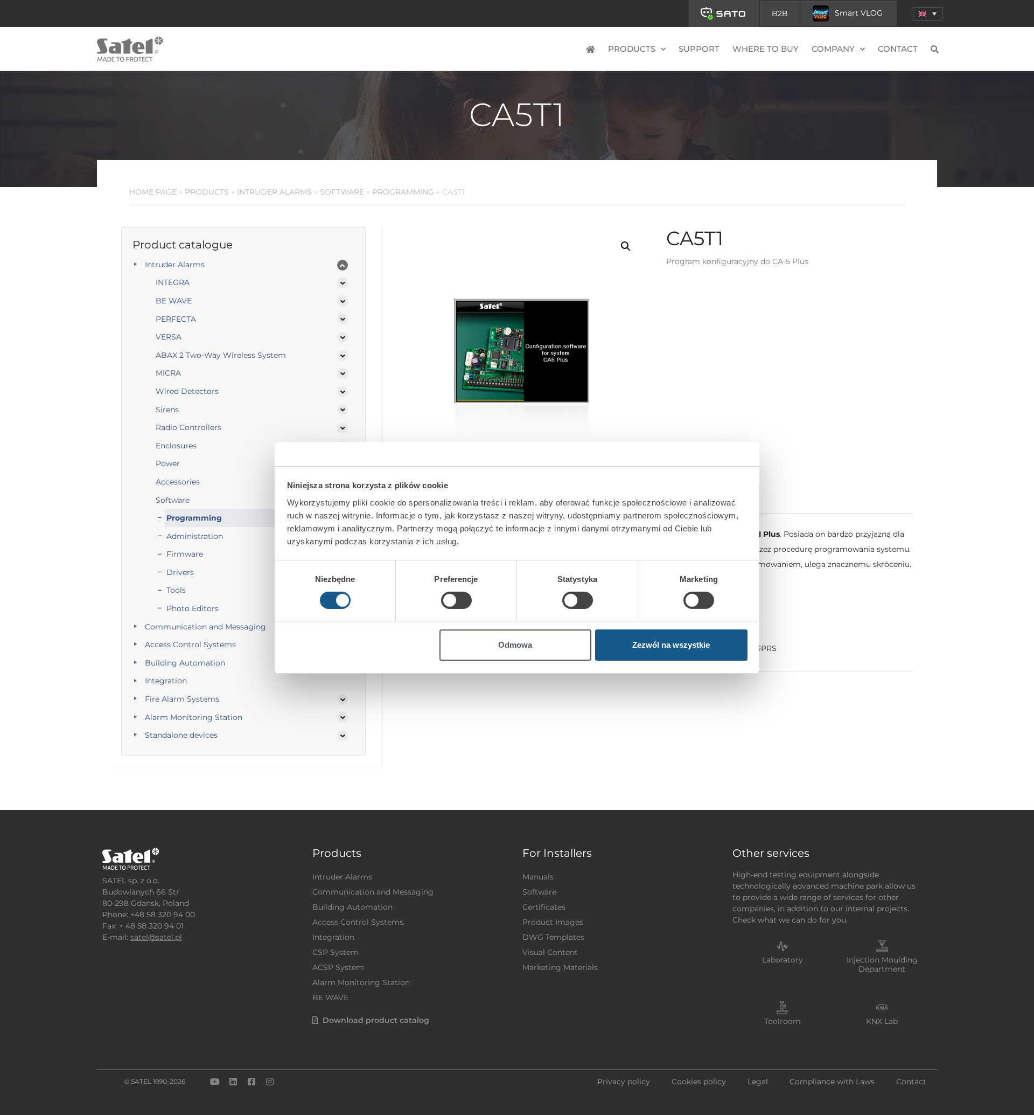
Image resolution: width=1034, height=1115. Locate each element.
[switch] (456, 600)
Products (207, 192)
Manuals (538, 877)
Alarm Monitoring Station (193, 717)
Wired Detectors (187, 391)
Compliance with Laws (832, 1081)
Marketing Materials (560, 967)
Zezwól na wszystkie (671, 644)
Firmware (184, 554)
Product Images (552, 922)
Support (699, 49)
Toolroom (782, 1021)
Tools (176, 590)
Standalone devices (181, 735)
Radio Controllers (188, 427)
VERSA (168, 337)
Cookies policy (699, 1081)
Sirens (167, 409)
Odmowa (515, 644)
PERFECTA (176, 319)
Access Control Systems (190, 644)
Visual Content (550, 952)
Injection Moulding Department (882, 964)
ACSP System (338, 967)
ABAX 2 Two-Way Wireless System (221, 355)
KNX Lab (882, 1021)
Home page (153, 192)
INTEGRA (173, 282)
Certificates (543, 907)
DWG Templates (553, 937)
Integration (166, 680)
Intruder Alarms (274, 192)
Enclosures (176, 446)
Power (168, 463)
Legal (757, 1081)
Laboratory (782, 960)
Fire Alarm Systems (182, 699)
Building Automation (185, 663)
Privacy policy (623, 1081)
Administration (194, 536)
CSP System (335, 952)
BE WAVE (174, 301)
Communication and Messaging (205, 627)
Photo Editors (192, 608)
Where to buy (765, 49)
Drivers (180, 572)
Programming (403, 192)
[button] (927, 13)
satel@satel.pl (156, 937)
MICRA (168, 373)
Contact (898, 49)
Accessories (178, 482)
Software (342, 192)
